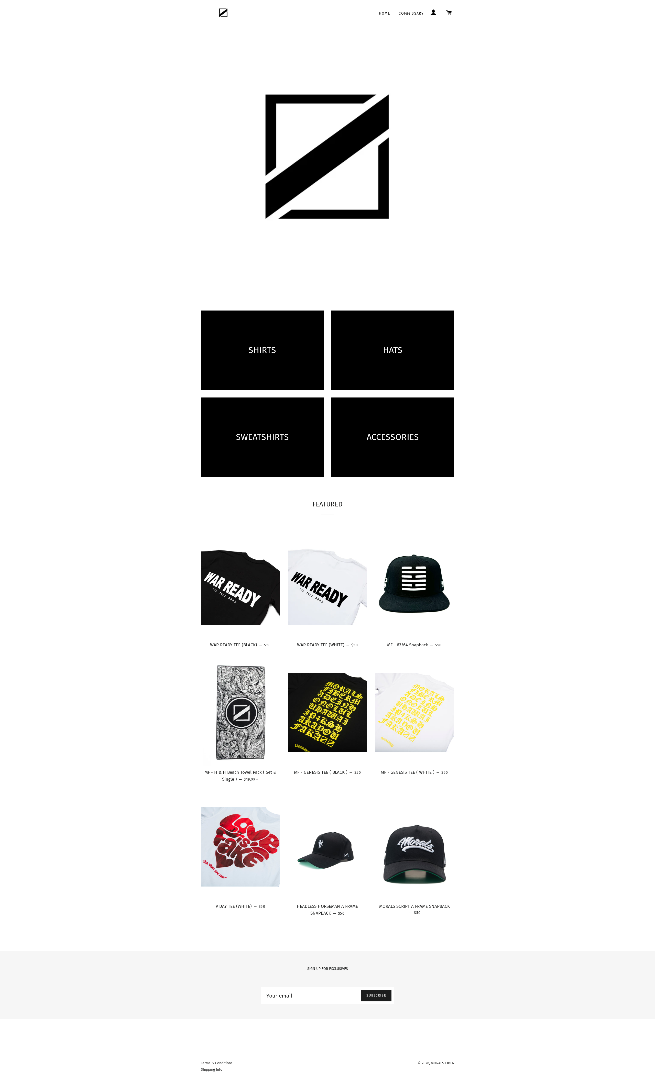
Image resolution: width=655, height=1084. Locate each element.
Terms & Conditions (217, 1063)
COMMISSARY (411, 13)
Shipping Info (211, 1069)
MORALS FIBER (442, 1063)
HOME (384, 13)
